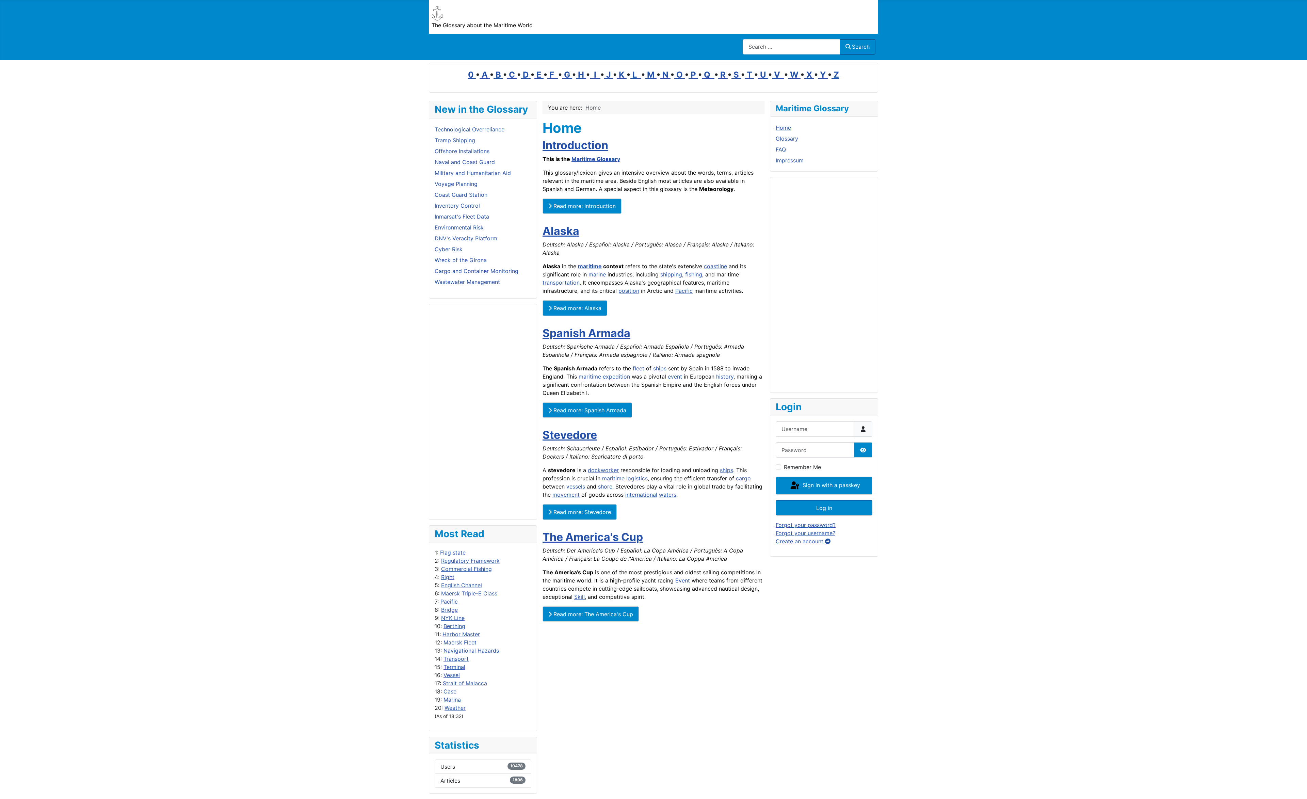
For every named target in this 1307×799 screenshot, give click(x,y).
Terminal (454, 667)
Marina (452, 699)
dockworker (603, 470)
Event (682, 580)
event (675, 376)
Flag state (453, 552)
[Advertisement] (483, 412)
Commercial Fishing (466, 568)
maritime (590, 266)
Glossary (787, 138)
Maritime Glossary (595, 159)
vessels (575, 486)
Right (447, 577)
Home (783, 127)
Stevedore (570, 435)
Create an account (800, 541)
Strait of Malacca (465, 683)
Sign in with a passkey (830, 485)
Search (861, 46)
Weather (455, 707)
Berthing (454, 626)
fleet (638, 368)
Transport (456, 658)
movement (566, 494)
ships (659, 368)
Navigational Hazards (471, 650)
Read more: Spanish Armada (589, 410)
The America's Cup (593, 537)
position (628, 290)
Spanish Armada (586, 333)
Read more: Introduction (584, 206)
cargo (743, 478)
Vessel (451, 675)
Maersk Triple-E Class (469, 593)
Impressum (790, 160)
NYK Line (453, 617)
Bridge (449, 609)
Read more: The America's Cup (592, 614)
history (724, 376)
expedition (616, 376)
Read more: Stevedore (581, 512)
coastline (715, 266)
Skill (579, 596)
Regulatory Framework (470, 560)
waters (667, 494)
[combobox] (791, 46)
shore (605, 486)
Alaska (561, 231)
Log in (824, 508)
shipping (671, 274)
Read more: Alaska (576, 308)
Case (449, 691)
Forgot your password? (806, 525)
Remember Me (802, 467)
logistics (637, 478)
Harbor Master (461, 634)
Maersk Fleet (460, 642)
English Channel (461, 585)
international (641, 494)
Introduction (575, 145)
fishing (693, 274)
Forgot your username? (805, 533)
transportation (561, 282)
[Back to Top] (1295, 786)
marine (597, 274)
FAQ (781, 149)
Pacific (449, 601)
